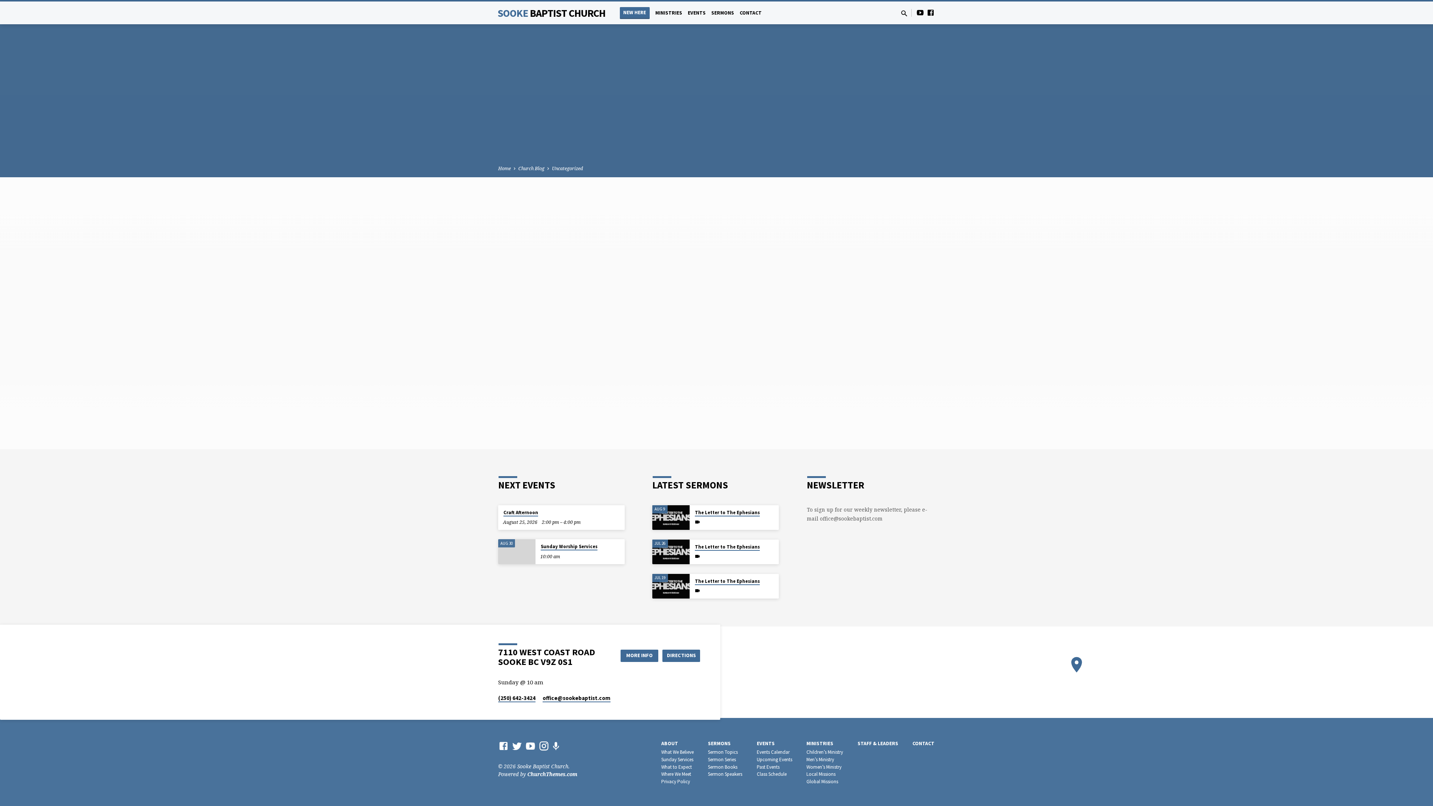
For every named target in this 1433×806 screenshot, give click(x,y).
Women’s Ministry (824, 767)
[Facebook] (931, 12)
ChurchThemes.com (552, 774)
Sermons (722, 13)
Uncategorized (567, 168)
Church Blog (531, 168)
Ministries (668, 13)
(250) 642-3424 (517, 698)
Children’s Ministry (824, 752)
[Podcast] (556, 746)
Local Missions (821, 774)
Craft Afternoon (520, 512)
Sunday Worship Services (569, 546)
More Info (639, 655)
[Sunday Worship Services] (517, 551)
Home (504, 168)
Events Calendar (773, 752)
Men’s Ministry (820, 759)
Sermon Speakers (725, 774)
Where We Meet (676, 774)
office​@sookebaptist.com (577, 698)
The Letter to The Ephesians (727, 512)
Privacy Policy (675, 781)
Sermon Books (722, 767)
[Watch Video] (697, 522)
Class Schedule (772, 774)
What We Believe (677, 752)
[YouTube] (920, 12)
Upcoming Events (774, 759)
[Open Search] (904, 13)
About (669, 743)
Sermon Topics (723, 752)
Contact (751, 13)
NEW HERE (634, 12)
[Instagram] (543, 745)
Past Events (768, 767)
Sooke (551, 13)
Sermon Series (722, 759)
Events (697, 13)
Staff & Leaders (878, 743)
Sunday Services (677, 759)
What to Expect (676, 767)
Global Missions (822, 781)
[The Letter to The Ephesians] (671, 517)
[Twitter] (517, 745)
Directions (681, 655)
